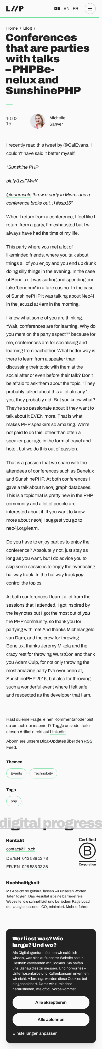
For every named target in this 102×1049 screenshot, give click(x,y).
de (57, 8)
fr (75, 8)
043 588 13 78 (35, 858)
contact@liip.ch (20, 849)
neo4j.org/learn (22, 528)
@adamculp (18, 194)
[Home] (15, 8)
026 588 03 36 (35, 866)
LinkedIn (58, 732)
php (14, 801)
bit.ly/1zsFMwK (22, 180)
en (67, 8)
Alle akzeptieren (51, 1002)
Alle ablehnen (51, 1019)
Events (16, 773)
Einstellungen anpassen (35, 1033)
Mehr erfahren (77, 907)
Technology (43, 773)
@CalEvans (75, 145)
